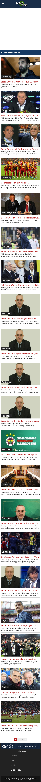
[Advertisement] (20, 28)
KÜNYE (13, 760)
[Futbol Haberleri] (21, 4)
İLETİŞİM (13, 765)
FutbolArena (14, 756)
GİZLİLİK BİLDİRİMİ (16, 770)
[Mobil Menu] (4, 4)
